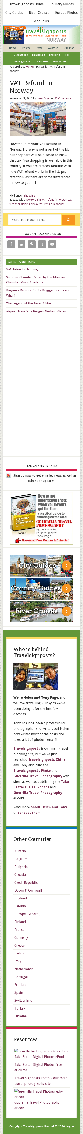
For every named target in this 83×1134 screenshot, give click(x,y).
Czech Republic (26, 883)
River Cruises (39, 13)
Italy (17, 961)
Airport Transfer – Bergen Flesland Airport (37, 311)
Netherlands (23, 969)
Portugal (21, 977)
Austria (20, 851)
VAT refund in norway (51, 203)
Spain (18, 993)
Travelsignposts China (47, 760)
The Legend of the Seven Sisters (29, 303)
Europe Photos (66, 13)
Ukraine (20, 1016)
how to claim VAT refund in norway (46, 199)
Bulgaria (21, 867)
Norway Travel (41, 34)
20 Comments (62, 98)
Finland (20, 922)
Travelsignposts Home (26, 4)
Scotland (21, 985)
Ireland (20, 953)
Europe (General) (27, 914)
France (19, 930)
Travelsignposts (26, 749)
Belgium (20, 859)
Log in (70, 1126)
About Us (41, 21)
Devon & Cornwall (28, 890)
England (20, 898)
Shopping (29, 195)
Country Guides (62, 4)
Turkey (19, 1008)
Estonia (20, 906)
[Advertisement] (41, 387)
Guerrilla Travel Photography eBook (36, 1105)
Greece (19, 945)
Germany (21, 938)
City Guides (14, 13)
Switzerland (23, 1000)
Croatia (20, 875)
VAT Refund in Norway (31, 87)
